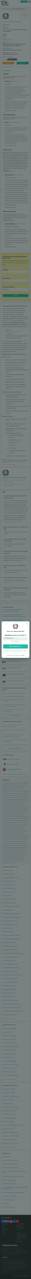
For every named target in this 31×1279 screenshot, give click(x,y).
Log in (22, 655)
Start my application (14, 646)
